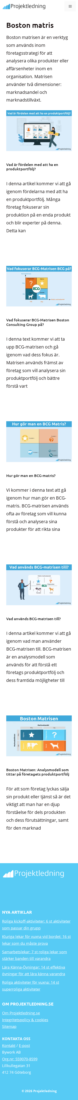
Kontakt (8, 1045)
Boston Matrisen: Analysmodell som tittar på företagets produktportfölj (37, 772)
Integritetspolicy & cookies (25, 1019)
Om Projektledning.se (21, 1012)
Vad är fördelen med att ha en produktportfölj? (32, 166)
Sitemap (9, 1026)
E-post (24, 1045)
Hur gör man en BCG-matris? (31, 475)
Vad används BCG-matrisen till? (33, 618)
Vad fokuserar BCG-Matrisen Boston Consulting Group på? (37, 322)
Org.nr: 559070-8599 (19, 1058)
